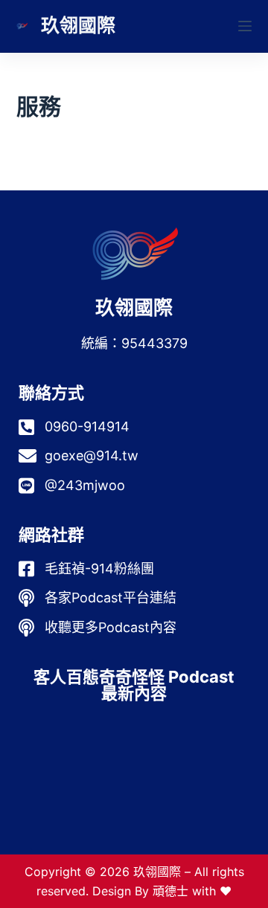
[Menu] (245, 26)
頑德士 (170, 890)
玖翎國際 (78, 25)
